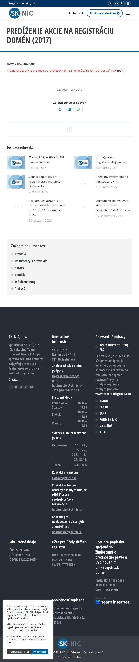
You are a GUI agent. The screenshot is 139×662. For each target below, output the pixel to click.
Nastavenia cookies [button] (19, 651)
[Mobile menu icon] (128, 13)
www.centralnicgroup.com (113, 393)
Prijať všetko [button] (39, 651)
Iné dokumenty (25, 281)
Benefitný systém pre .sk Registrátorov (112, 179)
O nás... (13, 379)
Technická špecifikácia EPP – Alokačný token (47, 159)
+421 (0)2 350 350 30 (65, 390)
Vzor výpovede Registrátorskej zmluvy (111, 159)
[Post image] (16, 162)
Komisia (20, 274)
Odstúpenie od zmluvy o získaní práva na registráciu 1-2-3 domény (113, 205)
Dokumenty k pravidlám (31, 261)
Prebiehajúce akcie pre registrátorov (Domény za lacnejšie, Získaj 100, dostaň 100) (62, 70)
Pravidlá (20, 254)
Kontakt (77, 13)
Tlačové (20, 288)
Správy (19, 268)
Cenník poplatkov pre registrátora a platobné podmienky (44, 181)
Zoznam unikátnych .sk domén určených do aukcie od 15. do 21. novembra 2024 (47, 208)
